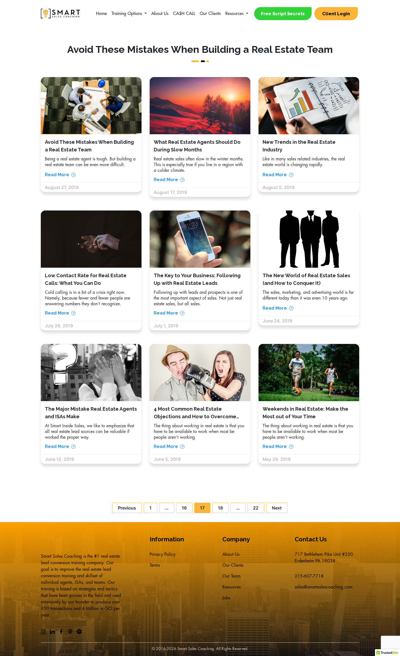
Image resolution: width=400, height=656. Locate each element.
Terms (155, 565)
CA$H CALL (184, 13)
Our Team (231, 576)
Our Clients (210, 13)
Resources (234, 13)
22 (256, 508)
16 (184, 508)
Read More (57, 174)
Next (277, 508)
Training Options (127, 13)
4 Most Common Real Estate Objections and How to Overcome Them (195, 416)
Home (101, 13)
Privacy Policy (163, 554)
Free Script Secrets (283, 13)
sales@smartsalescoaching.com (323, 587)
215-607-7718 (309, 576)
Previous (127, 508)
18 (220, 508)
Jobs (226, 598)
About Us (159, 13)
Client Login (336, 13)
